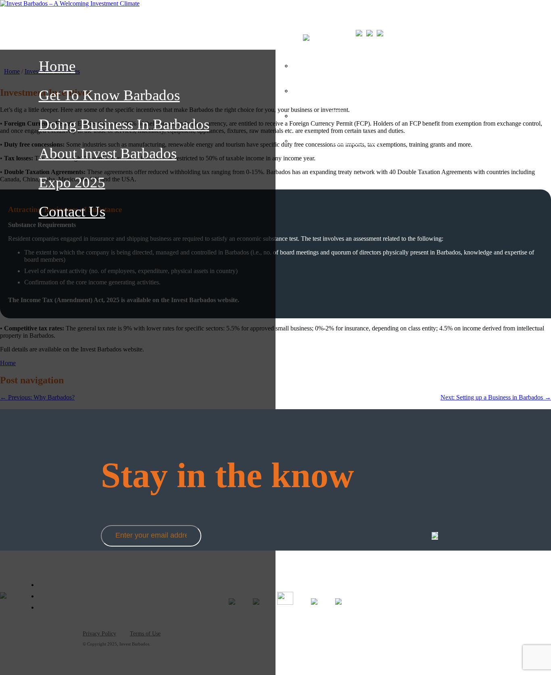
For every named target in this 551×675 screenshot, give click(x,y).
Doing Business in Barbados (124, 124)
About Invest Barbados (108, 153)
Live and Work (368, 88)
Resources (356, 138)
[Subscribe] (435, 536)
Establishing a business (388, 113)
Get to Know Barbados (109, 95)
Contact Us (72, 211)
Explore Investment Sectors (397, 63)
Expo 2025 (72, 182)
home (57, 66)
